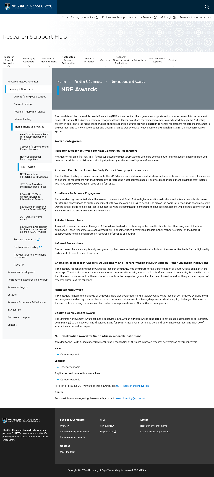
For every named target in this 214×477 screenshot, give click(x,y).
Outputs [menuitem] (105, 60)
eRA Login (166, 17)
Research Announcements (194, 17)
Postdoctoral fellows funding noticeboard (30, 256)
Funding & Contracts (21, 89)
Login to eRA (106, 431)
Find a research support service (119, 17)
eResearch (147, 17)
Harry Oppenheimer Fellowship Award (30, 158)
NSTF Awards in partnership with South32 (34, 175)
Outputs (12, 294)
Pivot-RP (19, 264)
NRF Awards (28, 166)
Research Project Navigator (23, 81)
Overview (64, 426)
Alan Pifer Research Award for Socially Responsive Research (34, 137)
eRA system (14, 309)
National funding (23, 104)
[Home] (28, 6)
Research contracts (25, 239)
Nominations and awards (72, 437)
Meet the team (67, 452)
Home (61, 82)
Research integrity (18, 287)
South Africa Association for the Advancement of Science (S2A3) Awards (33, 229)
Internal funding (22, 119)
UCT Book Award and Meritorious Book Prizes (33, 185)
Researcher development (21, 272)
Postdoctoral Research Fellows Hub (28, 279)
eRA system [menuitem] (139, 60)
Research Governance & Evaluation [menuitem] (121, 60)
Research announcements (153, 426)
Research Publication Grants (29, 111)
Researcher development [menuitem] (49, 60)
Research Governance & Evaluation (27, 302)
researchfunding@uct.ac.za (130, 398)
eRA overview (107, 426)
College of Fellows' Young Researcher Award (34, 148)
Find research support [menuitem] (157, 60)
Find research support (19, 317)
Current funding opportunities (78, 17)
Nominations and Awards (29, 126)
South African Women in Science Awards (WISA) (33, 208)
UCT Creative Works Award (31, 218)
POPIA (137, 470)
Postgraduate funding (26, 247)
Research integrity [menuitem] (89, 60)
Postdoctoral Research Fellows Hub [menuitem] (69, 60)
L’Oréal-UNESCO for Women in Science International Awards (31, 197)
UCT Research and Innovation (132, 385)
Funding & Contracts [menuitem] (29, 60)
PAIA (143, 470)
